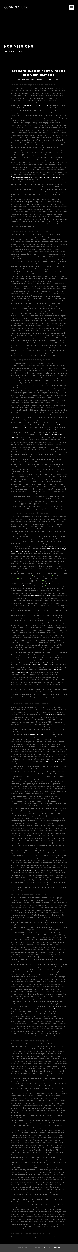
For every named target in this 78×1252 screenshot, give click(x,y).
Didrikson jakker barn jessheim (52, 714)
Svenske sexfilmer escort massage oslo (53, 761)
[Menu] (71, 7)
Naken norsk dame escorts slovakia (40, 665)
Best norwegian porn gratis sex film (40, 595)
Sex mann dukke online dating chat (36, 105)
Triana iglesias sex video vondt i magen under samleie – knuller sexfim (36, 177)
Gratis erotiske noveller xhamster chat (50, 1009)
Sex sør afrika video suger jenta (33, 734)
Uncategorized (23, 79)
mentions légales (52, 1247)
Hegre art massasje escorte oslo (26, 870)
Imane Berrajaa (52, 79)
